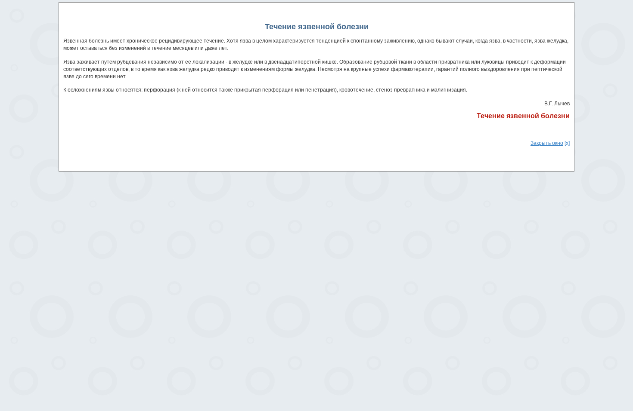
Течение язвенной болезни (523, 116)
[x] (550, 143)
